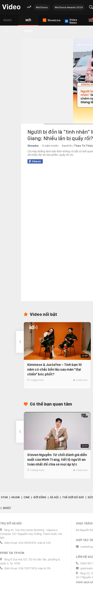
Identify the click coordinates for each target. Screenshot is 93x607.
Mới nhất (28, 22)
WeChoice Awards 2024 (69, 7)
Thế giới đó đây (73, 497)
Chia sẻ (36, 161)
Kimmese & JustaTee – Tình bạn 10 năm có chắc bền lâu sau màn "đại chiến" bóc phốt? (54, 369)
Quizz (7, 508)
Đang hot (7, 22)
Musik (15, 497)
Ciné (27, 497)
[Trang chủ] (11, 7)
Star (4, 497)
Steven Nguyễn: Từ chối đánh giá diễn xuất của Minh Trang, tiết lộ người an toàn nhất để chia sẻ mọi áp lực (57, 459)
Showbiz (33, 145)
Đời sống (39, 497)
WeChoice (42, 7)
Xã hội (54, 497)
